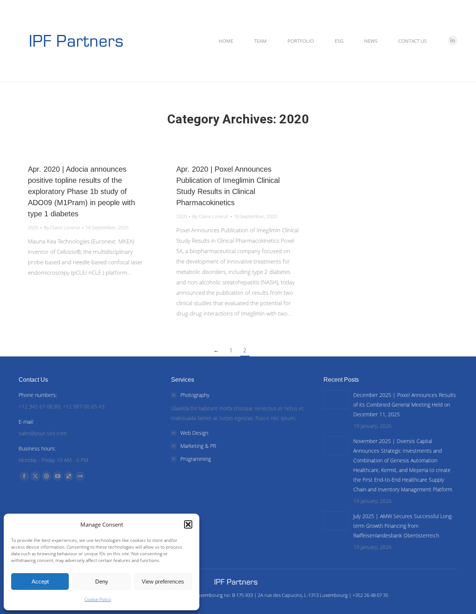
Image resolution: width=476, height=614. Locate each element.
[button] (188, 524)
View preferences (163, 581)
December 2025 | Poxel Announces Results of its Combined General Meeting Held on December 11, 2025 (404, 404)
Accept (40, 581)
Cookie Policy (97, 599)
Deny (101, 581)
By (62, 227)
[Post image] (336, 399)
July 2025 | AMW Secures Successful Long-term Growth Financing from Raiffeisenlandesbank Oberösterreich (403, 526)
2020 (33, 227)
